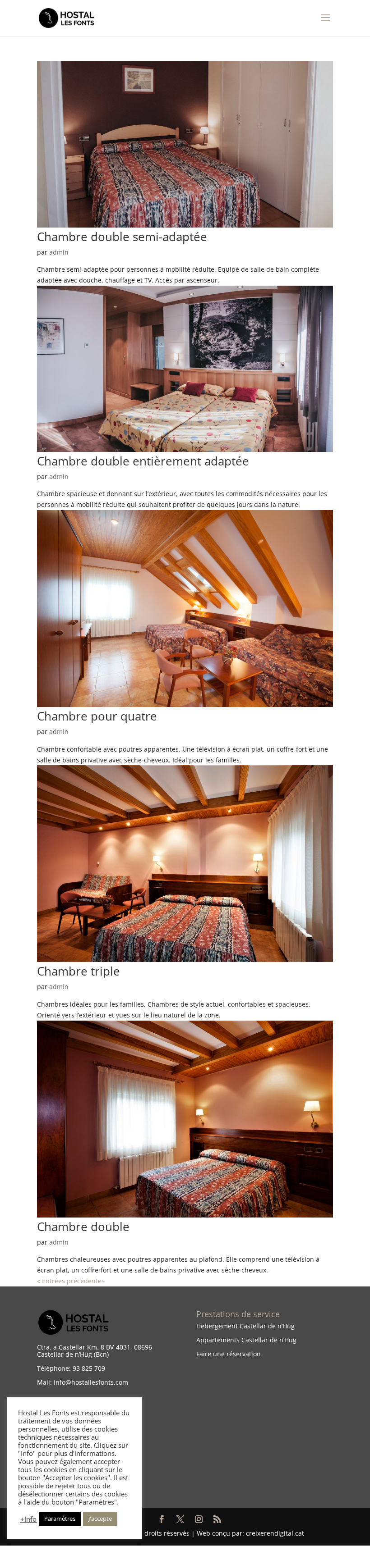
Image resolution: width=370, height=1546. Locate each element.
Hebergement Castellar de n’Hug (245, 1326)
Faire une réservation (228, 1354)
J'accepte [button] (100, 1518)
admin (59, 252)
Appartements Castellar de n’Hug (246, 1340)
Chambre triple (78, 971)
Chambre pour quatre (97, 716)
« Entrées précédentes (71, 1281)
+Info (28, 1519)
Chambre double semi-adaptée (122, 236)
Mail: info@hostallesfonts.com (82, 1382)
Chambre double (83, 1226)
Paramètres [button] (59, 1518)
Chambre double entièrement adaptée (143, 461)
